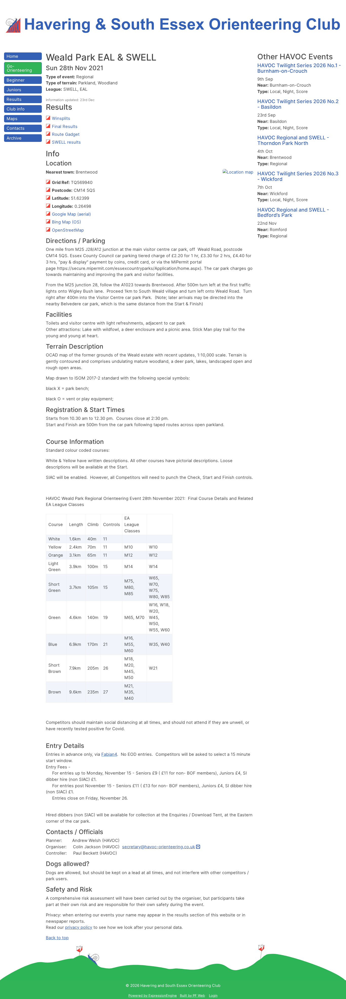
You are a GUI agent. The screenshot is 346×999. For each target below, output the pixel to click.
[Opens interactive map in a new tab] (238, 172)
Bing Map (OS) (66, 221)
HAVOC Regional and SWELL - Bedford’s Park (293, 212)
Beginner (16, 80)
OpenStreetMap (68, 230)
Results (14, 99)
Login (213, 995)
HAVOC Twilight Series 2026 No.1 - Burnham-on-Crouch (299, 68)
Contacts (16, 128)
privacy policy (78, 927)
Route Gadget (66, 134)
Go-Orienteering (19, 68)
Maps (12, 118)
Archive (14, 138)
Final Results (65, 126)
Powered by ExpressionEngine (152, 995)
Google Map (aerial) (71, 214)
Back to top (57, 937)
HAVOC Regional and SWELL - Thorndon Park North (293, 140)
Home (12, 56)
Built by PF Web (192, 995)
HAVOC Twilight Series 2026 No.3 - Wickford (298, 176)
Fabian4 (109, 754)
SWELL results (66, 142)
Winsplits (61, 118)
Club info (16, 108)
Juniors (14, 89)
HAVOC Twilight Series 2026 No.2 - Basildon (298, 104)
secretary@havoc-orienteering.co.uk (158, 846)
